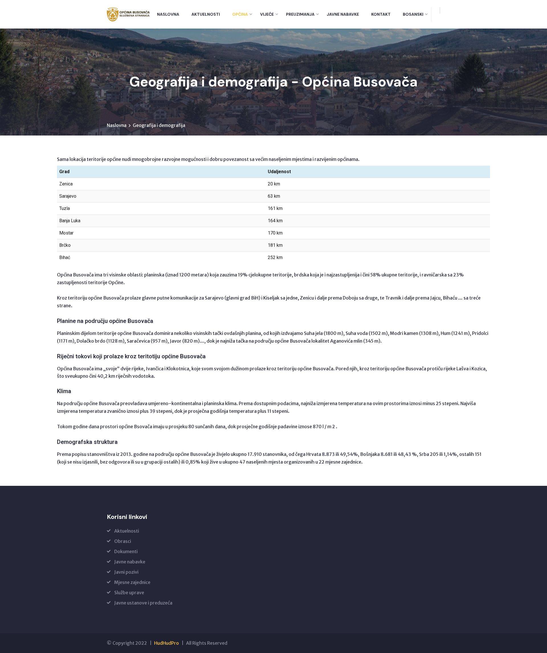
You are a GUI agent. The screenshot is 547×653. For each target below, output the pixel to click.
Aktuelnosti (205, 14)
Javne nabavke (343, 14)
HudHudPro (166, 643)
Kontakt (381, 14)
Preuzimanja (300, 14)
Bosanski (413, 14)
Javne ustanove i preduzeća (143, 603)
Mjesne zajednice (132, 582)
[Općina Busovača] (128, 14)
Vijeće (267, 14)
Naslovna (168, 14)
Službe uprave (129, 592)
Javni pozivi (126, 572)
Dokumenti (126, 551)
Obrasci (122, 541)
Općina (240, 14)
